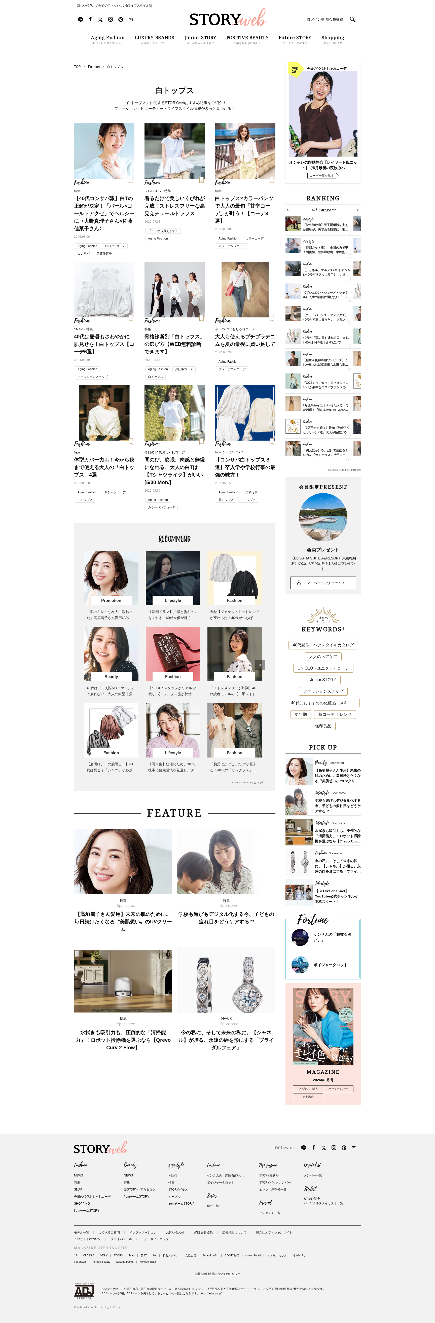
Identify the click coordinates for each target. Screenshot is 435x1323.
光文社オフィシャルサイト (274, 1232)
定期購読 (308, 1096)
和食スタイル (171, 1255)
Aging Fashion (87, 246)
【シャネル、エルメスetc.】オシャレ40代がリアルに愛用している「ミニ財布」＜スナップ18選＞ (326, 274)
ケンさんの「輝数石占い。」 (226, 1175)
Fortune (213, 1165)
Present (265, 1203)
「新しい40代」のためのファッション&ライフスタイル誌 (113, 5)
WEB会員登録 (203, 1232)
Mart (132, 1255)
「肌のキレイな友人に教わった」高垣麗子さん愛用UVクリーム (110, 618)
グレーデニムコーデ (232, 369)
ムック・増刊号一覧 (272, 1189)
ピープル (174, 1196)
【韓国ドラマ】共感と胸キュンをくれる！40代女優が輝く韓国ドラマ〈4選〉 (173, 618)
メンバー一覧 (313, 1175)
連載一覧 (213, 1206)
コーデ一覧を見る (322, 175)
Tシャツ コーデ (114, 246)
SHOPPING (82, 1203)
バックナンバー (338, 1088)
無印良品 (323, 726)
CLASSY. (88, 1255)
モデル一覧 (81, 1232)
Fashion (80, 1165)
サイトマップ (160, 1239)
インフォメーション (143, 1232)
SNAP (78, 1189)
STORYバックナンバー (275, 1182)
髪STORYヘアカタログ (139, 1189)
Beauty (130, 1165)
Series (212, 1196)
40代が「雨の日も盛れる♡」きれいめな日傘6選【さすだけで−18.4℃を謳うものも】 (326, 342)
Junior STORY (323, 680)
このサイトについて (87, 1239)
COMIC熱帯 (232, 1255)
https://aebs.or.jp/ (211, 1293)
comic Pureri (253, 1255)
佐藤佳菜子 (104, 253)
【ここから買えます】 (163, 231)
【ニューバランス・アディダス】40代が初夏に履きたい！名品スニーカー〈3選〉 (326, 319)
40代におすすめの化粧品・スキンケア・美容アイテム (325, 703)
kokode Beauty (101, 1261)
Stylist (310, 1189)
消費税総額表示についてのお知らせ (217, 1273)
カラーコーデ (254, 238)
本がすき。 (300, 1255)
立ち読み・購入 (308, 1088)
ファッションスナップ (93, 377)
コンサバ (84, 253)
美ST (144, 1255)
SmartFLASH (210, 1255)
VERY (103, 1255)
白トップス (155, 377)
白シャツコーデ (115, 492)
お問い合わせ (175, 1232)
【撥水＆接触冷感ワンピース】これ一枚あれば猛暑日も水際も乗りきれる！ (325, 364)
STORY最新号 (269, 1175)
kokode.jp (80, 1261)
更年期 (301, 714)
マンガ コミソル (277, 1255)
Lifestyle (176, 1165)
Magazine (268, 1165)
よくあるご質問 (109, 1232)
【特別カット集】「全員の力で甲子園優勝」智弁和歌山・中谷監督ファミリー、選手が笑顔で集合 (325, 252)
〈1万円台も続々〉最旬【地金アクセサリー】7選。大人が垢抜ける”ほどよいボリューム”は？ (326, 432)
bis (155, 1255)
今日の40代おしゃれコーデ (92, 1196)
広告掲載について (234, 1232)
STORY (118, 1255)
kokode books (125, 1261)
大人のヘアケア (323, 656)
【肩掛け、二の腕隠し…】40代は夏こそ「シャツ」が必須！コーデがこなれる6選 (111, 770)
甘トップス (226, 500)
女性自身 (190, 1255)
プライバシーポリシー (126, 1239)
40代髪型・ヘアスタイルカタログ (323, 645)
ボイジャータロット (331, 965)
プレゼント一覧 (269, 1213)
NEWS (78, 1175)
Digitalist (312, 1165)
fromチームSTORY (86, 1210)
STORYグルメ (178, 1189)
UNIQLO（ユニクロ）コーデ (323, 668)
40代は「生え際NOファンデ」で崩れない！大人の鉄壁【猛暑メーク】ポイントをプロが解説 (111, 694)
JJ (75, 1255)
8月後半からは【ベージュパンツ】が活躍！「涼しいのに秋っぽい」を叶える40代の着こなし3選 (326, 410)
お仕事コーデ (184, 369)
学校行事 (251, 492)
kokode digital (148, 1261)
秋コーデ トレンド (335, 714)
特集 (77, 1182)
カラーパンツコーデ (232, 246)
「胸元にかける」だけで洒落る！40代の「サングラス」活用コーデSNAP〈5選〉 (233, 770)
